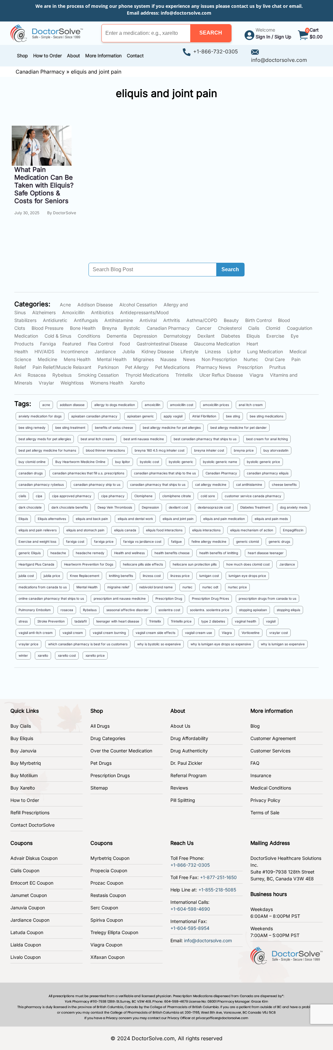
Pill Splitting (182, 800)
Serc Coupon (104, 907)
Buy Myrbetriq (25, 763)
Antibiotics (102, 312)
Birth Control (258, 320)
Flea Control (100, 343)
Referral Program (188, 775)
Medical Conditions (270, 788)
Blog (255, 726)
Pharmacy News (213, 367)
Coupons (21, 843)
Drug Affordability (189, 738)
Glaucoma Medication (217, 343)
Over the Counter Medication (121, 750)
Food (125, 343)
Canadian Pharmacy (40, 71)
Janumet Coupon (28, 895)
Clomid (273, 328)
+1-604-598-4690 (190, 909)
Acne (65, 304)
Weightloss (72, 382)
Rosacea (37, 375)
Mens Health (77, 359)
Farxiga (48, 343)
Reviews (179, 788)
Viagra (256, 375)
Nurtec (251, 359)
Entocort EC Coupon (31, 883)
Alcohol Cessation (138, 304)
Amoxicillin (73, 312)
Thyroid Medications (147, 375)
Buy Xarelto (22, 788)
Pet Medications (172, 367)
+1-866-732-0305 (215, 51)
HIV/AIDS (44, 351)
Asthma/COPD (201, 320)
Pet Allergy (137, 367)
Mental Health (112, 359)
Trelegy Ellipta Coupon (114, 932)
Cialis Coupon (24, 870)
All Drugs (100, 726)
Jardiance (105, 351)
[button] (210, 33)
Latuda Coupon (26, 932)
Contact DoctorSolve (32, 825)
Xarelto (137, 382)
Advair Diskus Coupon (34, 858)
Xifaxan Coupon (107, 957)
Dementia (117, 336)
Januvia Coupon (27, 907)
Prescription (250, 367)
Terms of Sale (264, 812)
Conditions (89, 336)
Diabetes (230, 336)
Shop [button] (22, 55)
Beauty (231, 320)
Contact (135, 55)
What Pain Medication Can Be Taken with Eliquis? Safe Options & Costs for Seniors (43, 185)
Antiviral (148, 320)
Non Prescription (219, 359)
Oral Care (275, 359)
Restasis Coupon (108, 895)
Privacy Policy (265, 800)
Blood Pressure (47, 328)
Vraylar (46, 382)
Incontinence (74, 351)
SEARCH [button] (210, 32)
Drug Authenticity (189, 750)
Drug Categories (107, 738)
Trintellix (184, 375)
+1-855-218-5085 (217, 889)
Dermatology (177, 336)
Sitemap (99, 788)
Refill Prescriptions (29, 812)
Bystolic (132, 328)
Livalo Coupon (25, 957)
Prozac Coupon (106, 883)
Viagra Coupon (106, 944)
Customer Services (270, 750)
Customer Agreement (273, 738)
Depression (145, 336)
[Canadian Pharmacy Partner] (46, 32)
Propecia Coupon (108, 870)
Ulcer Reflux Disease (221, 375)
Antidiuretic (55, 320)
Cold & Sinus (58, 336)
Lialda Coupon (25, 944)
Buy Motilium (24, 775)
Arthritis (171, 320)
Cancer (203, 328)
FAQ (255, 763)
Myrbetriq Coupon (109, 858)
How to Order (24, 800)
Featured (71, 343)
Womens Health (106, 382)
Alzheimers (44, 312)
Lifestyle (189, 351)
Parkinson (108, 367)
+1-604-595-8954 (189, 928)
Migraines (143, 359)
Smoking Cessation (98, 375)
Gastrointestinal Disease (162, 343)
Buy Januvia (23, 750)
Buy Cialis (20, 726)
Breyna (109, 328)
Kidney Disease (157, 351)
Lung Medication (265, 351)
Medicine (47, 359)
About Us (180, 726)
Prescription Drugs (110, 775)
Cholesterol (230, 328)
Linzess (213, 351)
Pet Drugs (101, 763)
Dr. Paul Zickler (186, 763)
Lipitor (234, 351)
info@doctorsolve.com (186, 13)
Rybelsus (62, 375)
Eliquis (253, 336)
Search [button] (230, 269)
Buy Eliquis (21, 738)
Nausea (168, 359)
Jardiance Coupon (29, 920)
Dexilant (206, 336)
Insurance (260, 775)
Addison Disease (95, 304)
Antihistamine (118, 320)
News (189, 359)
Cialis (253, 328)
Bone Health (83, 328)
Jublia (128, 351)
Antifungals (86, 320)
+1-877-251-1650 (218, 877)
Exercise (275, 336)
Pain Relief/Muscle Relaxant (62, 367)
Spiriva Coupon (106, 920)
